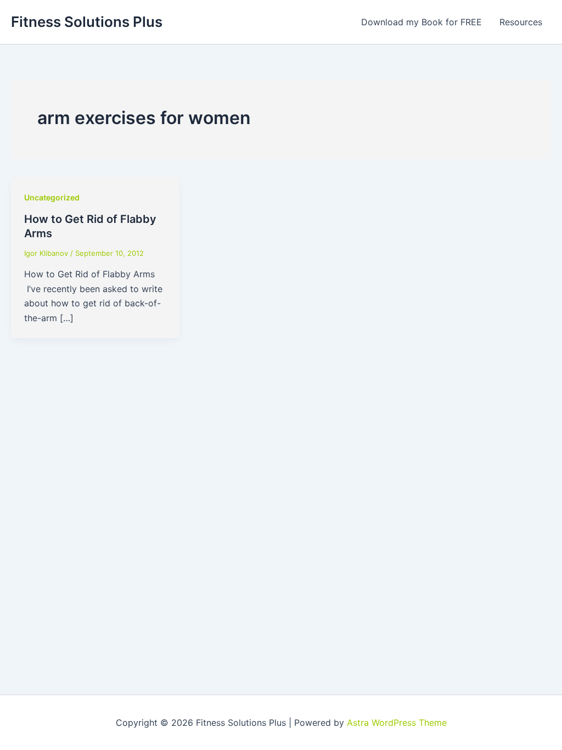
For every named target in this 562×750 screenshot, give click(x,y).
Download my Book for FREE (421, 21)
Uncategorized (52, 197)
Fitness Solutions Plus (86, 21)
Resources (520, 21)
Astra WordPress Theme (397, 722)
